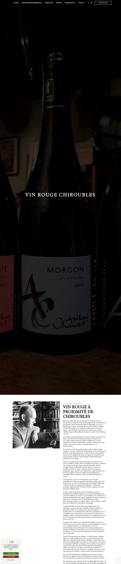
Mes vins (59, 3)
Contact (81, 3)
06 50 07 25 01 (103, 3)
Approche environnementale (32, 3)
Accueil (16, 3)
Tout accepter (11, 553)
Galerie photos (70, 3)
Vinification (49, 3)
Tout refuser (11, 556)
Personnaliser (11, 560)
